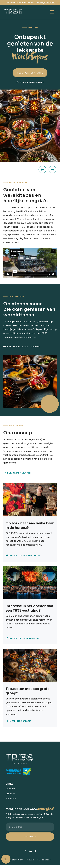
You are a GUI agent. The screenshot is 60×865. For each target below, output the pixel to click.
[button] (52, 12)
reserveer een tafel (30, 73)
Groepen (10, 793)
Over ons (10, 788)
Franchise (11, 798)
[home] (18, 12)
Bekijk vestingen (47, 2)
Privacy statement (13, 860)
